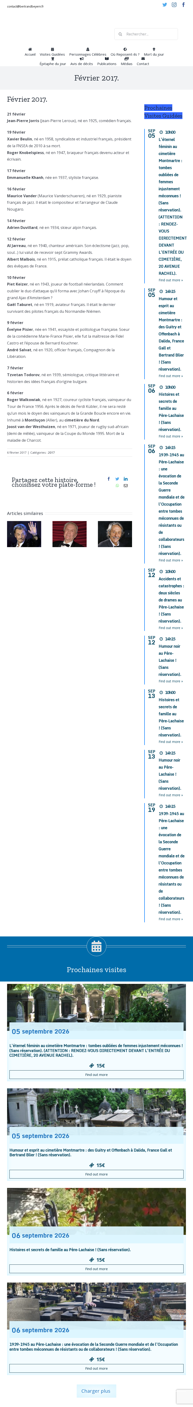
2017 (51, 452)
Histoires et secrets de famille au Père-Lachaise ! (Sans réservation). (70, 1250)
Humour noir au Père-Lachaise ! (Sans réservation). (170, 660)
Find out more (96, 1074)
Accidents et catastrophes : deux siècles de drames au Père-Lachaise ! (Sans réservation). (171, 600)
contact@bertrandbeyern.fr (25, 6)
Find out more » (171, 280)
